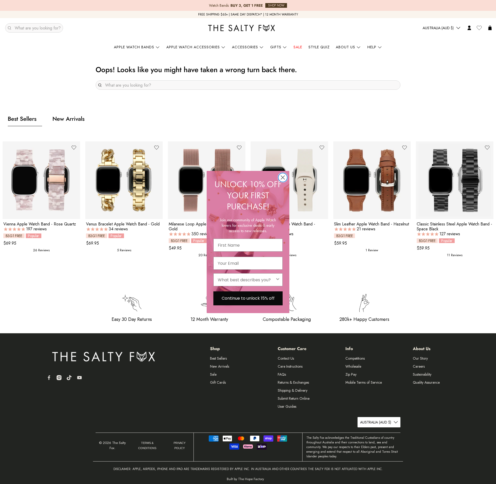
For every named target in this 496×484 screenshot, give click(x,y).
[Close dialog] (282, 177)
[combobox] (246, 280)
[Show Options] (277, 280)
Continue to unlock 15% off (248, 298)
